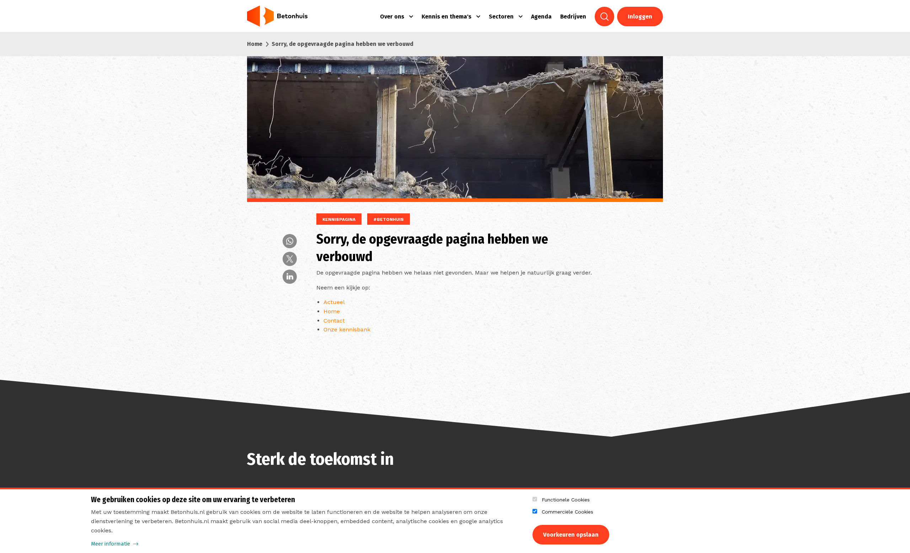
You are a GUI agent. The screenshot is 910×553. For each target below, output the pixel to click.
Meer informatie (110, 544)
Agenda (541, 16)
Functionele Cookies (566, 500)
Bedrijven (573, 16)
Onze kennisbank (346, 329)
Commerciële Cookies (567, 512)
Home (254, 44)
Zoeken (604, 16)
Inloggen (640, 16)
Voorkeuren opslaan (571, 534)
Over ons (392, 16)
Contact (334, 320)
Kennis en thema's (446, 16)
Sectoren (501, 16)
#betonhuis (388, 219)
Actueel (334, 302)
